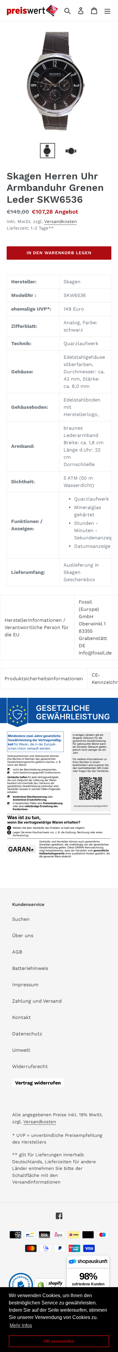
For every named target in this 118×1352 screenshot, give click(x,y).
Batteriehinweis (30, 968)
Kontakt (21, 1017)
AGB (17, 952)
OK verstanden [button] (59, 1341)
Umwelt (21, 1050)
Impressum (25, 984)
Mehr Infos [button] (21, 1325)
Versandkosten (60, 221)
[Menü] (107, 10)
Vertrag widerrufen (38, 1083)
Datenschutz (27, 1034)
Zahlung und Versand (37, 1001)
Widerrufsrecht (30, 1066)
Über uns (22, 935)
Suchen (21, 919)
